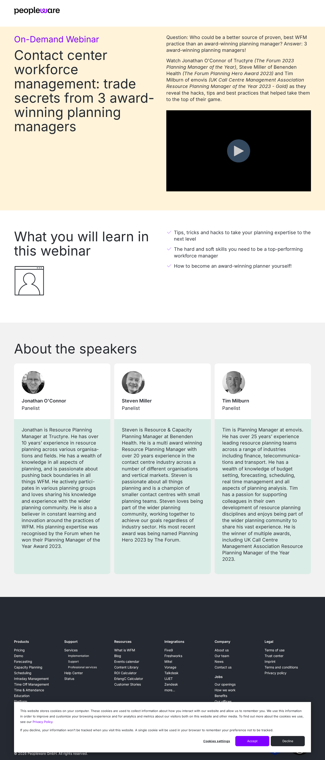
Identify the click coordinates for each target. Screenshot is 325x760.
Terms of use (275, 650)
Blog (117, 656)
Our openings (225, 684)
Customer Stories (127, 684)
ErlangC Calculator (128, 679)
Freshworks (173, 656)
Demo (18, 656)
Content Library (126, 667)
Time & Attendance (29, 690)
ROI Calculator (125, 673)
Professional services (82, 667)
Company (222, 641)
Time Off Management (31, 684)
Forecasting (23, 661)
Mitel (168, 661)
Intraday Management (31, 679)
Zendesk (171, 684)
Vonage (170, 667)
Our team (222, 656)
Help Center (73, 673)
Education (22, 696)
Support (71, 641)
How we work (225, 690)
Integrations (174, 641)
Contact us (223, 667)
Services (71, 650)
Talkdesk (171, 673)
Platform (20, 701)
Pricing (19, 650)
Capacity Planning (28, 667)
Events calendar (126, 661)
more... (169, 690)
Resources (123, 641)
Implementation (78, 656)
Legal (269, 641)
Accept (252, 741)
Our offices (223, 701)
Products (21, 641)
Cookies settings (216, 741)
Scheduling (22, 673)
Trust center (274, 656)
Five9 (168, 650)
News (219, 661)
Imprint (270, 661)
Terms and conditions (281, 667)
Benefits (221, 696)
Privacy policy (275, 673)
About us (222, 650)
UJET (168, 679)
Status (69, 679)
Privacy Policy (42, 722)
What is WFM (124, 650)
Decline (287, 741)
